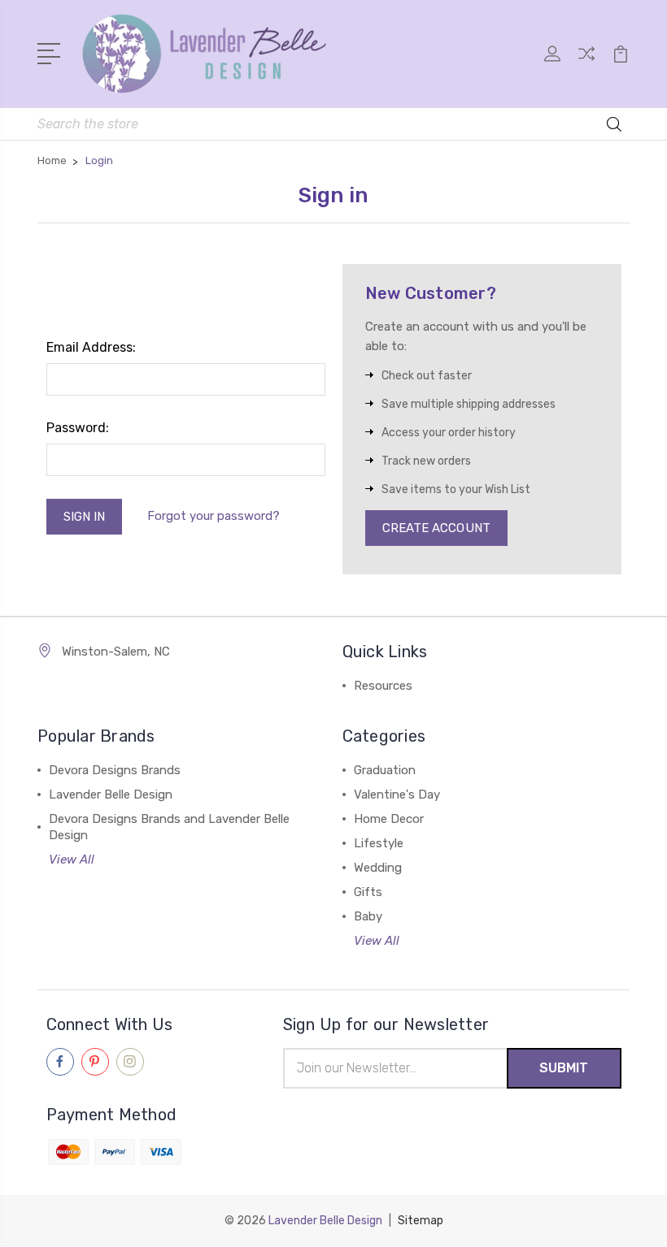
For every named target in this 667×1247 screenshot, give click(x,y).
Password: (77, 427)
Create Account (436, 528)
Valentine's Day (397, 794)
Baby (368, 916)
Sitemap (420, 1221)
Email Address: (91, 347)
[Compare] (586, 63)
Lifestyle (378, 843)
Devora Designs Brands (115, 770)
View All (71, 859)
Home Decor (389, 819)
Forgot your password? (213, 516)
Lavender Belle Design (110, 794)
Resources (383, 685)
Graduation (385, 770)
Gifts (368, 892)
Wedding (378, 867)
